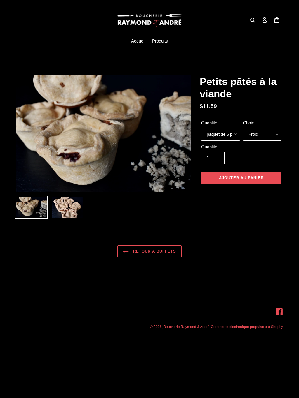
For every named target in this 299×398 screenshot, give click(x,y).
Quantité (209, 122)
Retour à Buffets (154, 251)
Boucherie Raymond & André (187, 327)
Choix (248, 122)
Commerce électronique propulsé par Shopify (247, 327)
